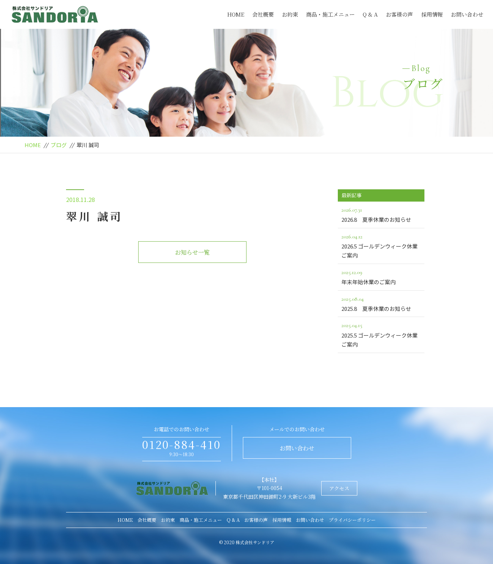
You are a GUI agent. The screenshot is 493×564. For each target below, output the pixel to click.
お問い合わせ (467, 14)
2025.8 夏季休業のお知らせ (376, 303)
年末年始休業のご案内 (368, 277)
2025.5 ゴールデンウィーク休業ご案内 (379, 335)
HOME (235, 14)
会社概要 (263, 14)
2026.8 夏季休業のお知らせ (376, 214)
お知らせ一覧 (192, 252)
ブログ (59, 145)
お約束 (290, 14)
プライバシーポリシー (352, 519)
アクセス (339, 488)
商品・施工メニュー (330, 14)
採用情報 (432, 14)
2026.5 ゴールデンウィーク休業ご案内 (379, 246)
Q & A (370, 14)
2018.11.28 (80, 199)
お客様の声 (399, 14)
